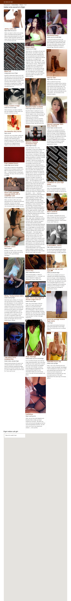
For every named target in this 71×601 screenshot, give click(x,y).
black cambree (52, 211)
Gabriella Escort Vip (54, 361)
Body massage (31, 357)
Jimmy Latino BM (10, 29)
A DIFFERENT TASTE (54, 245)
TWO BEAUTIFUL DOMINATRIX (10, 358)
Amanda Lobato (9, 246)
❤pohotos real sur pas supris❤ (55, 270)
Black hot (7, 71)
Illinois (21, 4)
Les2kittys (29, 414)
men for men (51, 77)
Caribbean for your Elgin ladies (55, 183)
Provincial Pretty (52, 35)
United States (15, 4)
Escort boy (29, 270)
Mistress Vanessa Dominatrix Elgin (32, 143)
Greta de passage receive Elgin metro (56, 320)
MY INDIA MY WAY (8, 2)
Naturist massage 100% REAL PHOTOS (55, 125)
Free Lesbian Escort (11, 163)
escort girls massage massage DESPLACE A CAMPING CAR (12, 194)
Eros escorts (7, 4)
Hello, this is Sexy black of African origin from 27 (35, 298)
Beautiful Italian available (34, 107)
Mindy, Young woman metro (14, 296)
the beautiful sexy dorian (13, 131)
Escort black (30, 47)
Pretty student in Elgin (12, 106)
